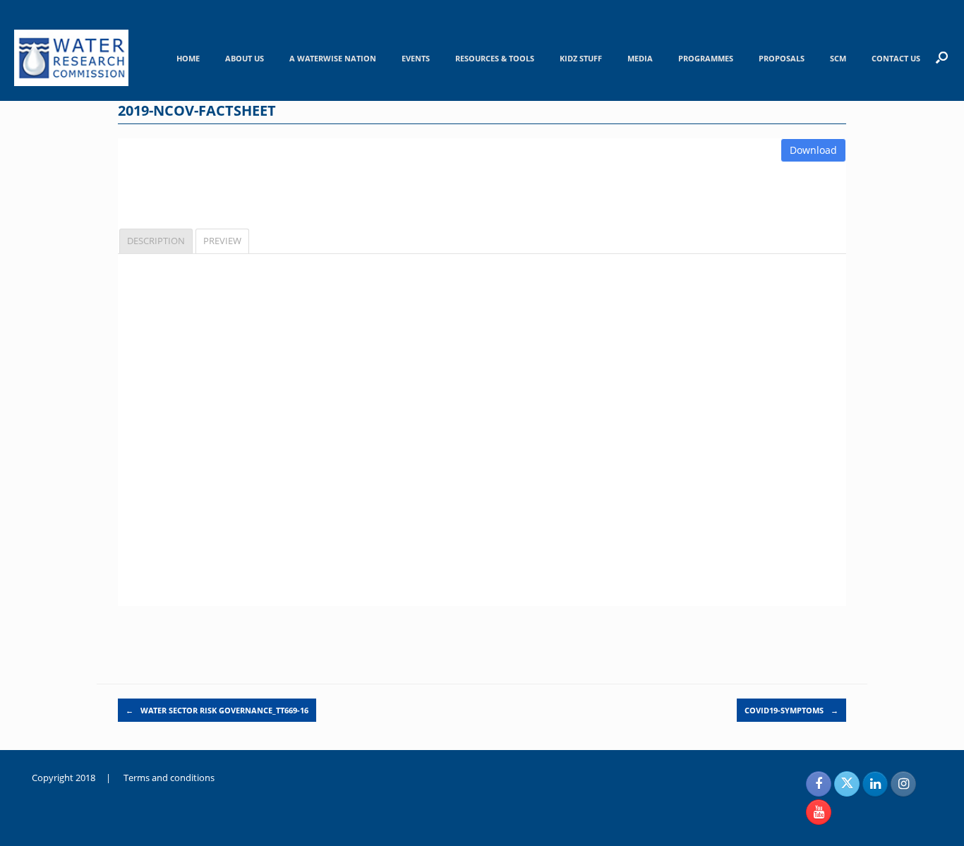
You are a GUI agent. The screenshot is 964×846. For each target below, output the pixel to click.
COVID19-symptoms (791, 710)
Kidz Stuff (581, 58)
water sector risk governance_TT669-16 (217, 710)
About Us (244, 58)
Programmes (705, 58)
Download (813, 150)
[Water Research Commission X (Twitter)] (847, 784)
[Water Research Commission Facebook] (818, 784)
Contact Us (896, 58)
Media (640, 58)
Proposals (782, 58)
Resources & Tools (494, 58)
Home (188, 58)
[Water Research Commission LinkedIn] (875, 784)
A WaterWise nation (332, 58)
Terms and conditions (169, 777)
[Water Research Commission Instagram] (903, 784)
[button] (942, 57)
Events (416, 58)
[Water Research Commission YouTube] (818, 812)
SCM (838, 58)
